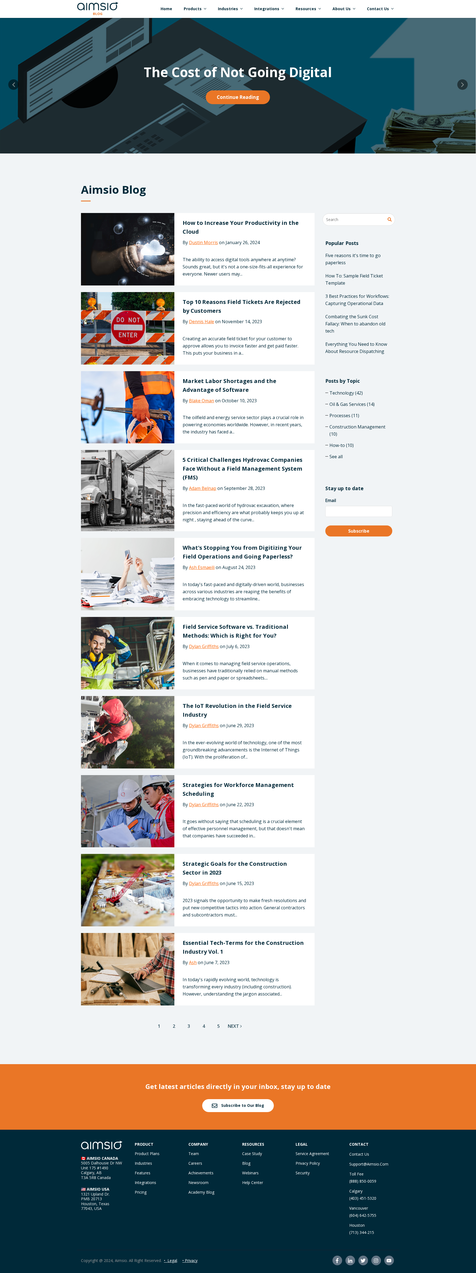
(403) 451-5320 (362, 1198)
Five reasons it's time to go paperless (353, 259)
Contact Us (359, 1154)
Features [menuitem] (142, 1172)
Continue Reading (238, 97)
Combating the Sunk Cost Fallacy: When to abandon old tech (355, 324)
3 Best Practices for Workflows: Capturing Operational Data (357, 299)
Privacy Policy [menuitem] (308, 1163)
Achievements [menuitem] (200, 1172)
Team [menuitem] (193, 1153)
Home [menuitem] (166, 8)
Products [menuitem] (193, 8)
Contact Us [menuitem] (378, 8)
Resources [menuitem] (306, 8)
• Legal (170, 1260)
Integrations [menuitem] (266, 8)
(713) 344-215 (361, 1232)
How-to (341, 445)
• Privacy (190, 1260)
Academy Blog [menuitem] (201, 1192)
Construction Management (357, 430)
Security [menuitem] (303, 1172)
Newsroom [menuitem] (198, 1182)
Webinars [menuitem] (250, 1172)
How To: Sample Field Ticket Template (354, 279)
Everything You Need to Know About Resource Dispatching (356, 347)
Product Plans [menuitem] (147, 1153)
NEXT (234, 1026)
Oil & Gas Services (352, 404)
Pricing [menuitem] (141, 1192)
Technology (346, 393)
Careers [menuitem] (195, 1163)
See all (336, 457)
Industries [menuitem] (228, 8)
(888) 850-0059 (362, 1181)
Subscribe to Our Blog (242, 1105)
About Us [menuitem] (341, 8)
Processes (344, 415)
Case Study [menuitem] (252, 1153)
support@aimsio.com (368, 1164)
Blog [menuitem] (246, 1163)
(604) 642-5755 (362, 1215)
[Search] (390, 220)
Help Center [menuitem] (252, 1182)
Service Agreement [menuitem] (312, 1153)
